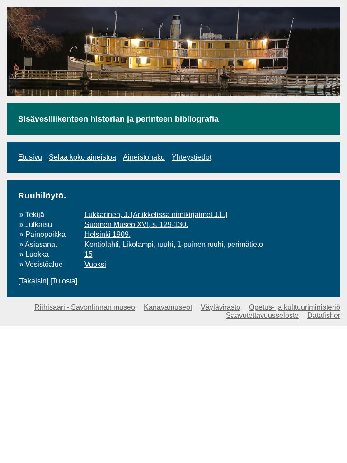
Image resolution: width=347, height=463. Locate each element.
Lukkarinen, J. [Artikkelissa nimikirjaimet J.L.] (155, 214)
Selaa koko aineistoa (82, 157)
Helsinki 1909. (107, 234)
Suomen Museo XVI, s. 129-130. (136, 224)
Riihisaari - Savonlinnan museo (84, 307)
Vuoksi (95, 264)
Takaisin (33, 281)
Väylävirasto (220, 307)
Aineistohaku (144, 157)
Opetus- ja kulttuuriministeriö (294, 307)
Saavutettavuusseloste (262, 315)
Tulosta (63, 281)
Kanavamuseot (168, 307)
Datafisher (323, 315)
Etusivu (30, 157)
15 (88, 254)
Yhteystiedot (191, 157)
